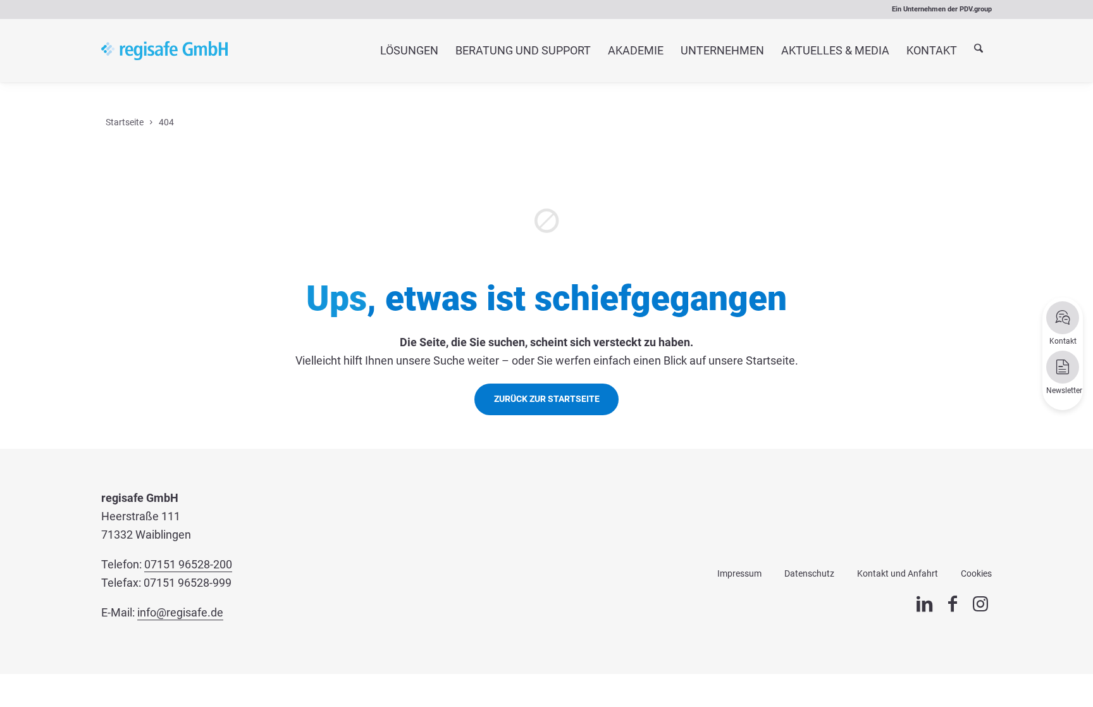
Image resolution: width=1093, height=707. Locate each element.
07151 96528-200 (188, 564)
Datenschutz (809, 573)
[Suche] (979, 51)
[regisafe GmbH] (164, 50)
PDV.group (976, 9)
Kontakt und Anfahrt (897, 573)
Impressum (739, 573)
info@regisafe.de (180, 612)
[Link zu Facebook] (952, 604)
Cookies (976, 573)
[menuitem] (409, 50)
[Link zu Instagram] (980, 604)
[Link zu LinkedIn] (925, 604)
